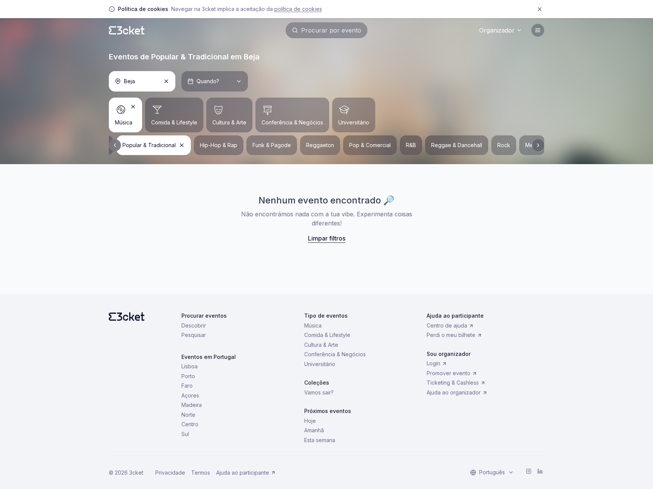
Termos (200, 472)
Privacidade (170, 472)
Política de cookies (298, 9)
